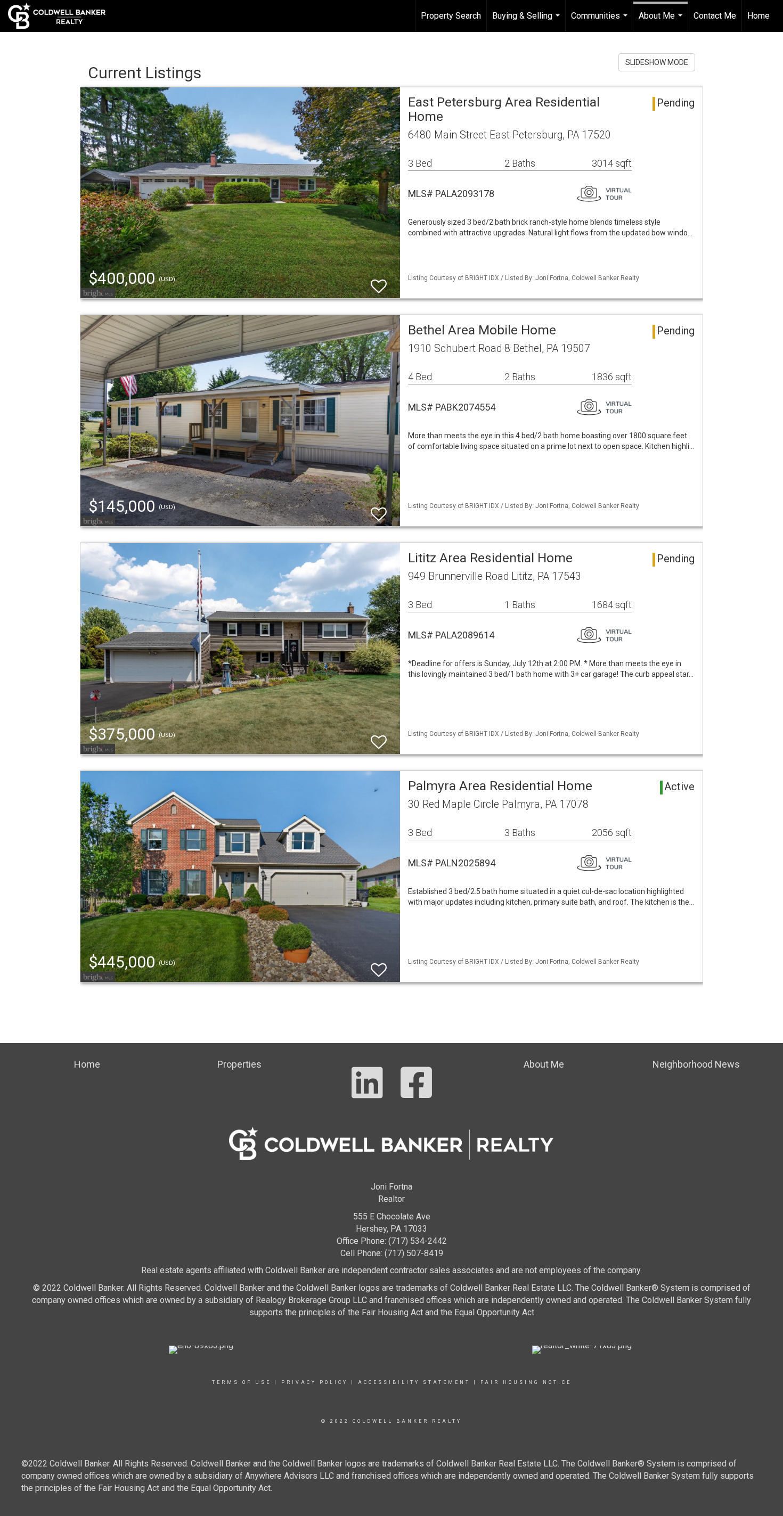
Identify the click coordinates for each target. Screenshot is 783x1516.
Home (758, 16)
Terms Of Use (241, 1382)
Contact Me (715, 16)
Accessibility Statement (414, 1382)
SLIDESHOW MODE (656, 62)
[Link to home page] (62, 16)
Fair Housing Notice (526, 1382)
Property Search (451, 16)
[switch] (378, 281)
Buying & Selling (527, 21)
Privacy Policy (314, 1382)
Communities (600, 21)
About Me (662, 21)
